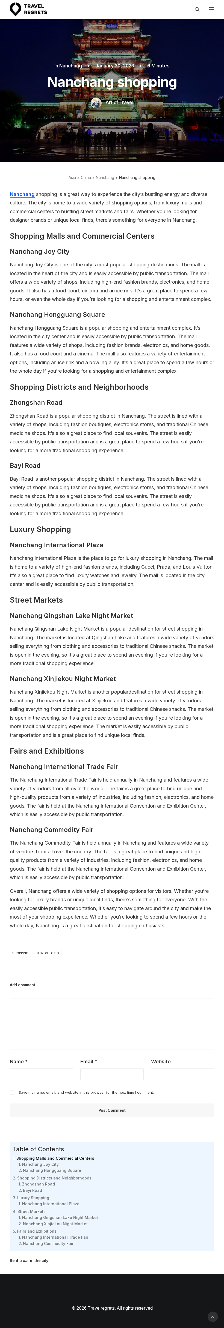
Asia (72, 177)
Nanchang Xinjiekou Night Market (55, 1223)
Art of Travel (119, 102)
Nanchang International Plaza (50, 1203)
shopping (20, 953)
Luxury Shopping (33, 1197)
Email (88, 1061)
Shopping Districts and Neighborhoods (54, 1178)
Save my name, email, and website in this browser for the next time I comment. (86, 1092)
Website (161, 1061)
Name (19, 1061)
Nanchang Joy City (40, 1164)
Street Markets (31, 1211)
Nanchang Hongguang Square (52, 1170)
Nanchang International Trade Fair (55, 1237)
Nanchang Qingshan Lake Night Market (60, 1217)
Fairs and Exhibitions (37, 1231)
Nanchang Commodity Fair (48, 1243)
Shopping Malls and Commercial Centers (55, 1158)
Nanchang (70, 66)
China (86, 177)
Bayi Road (32, 1190)
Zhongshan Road (38, 1184)
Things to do (47, 953)
